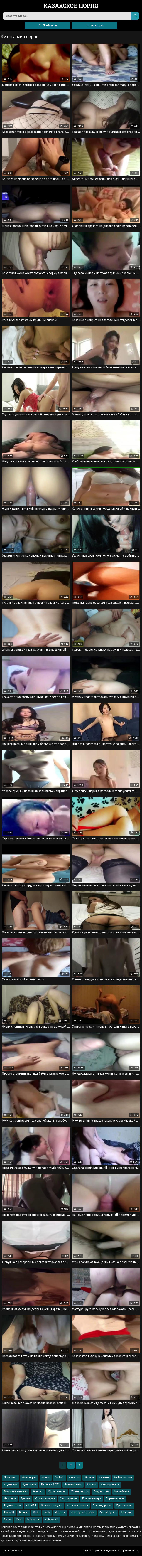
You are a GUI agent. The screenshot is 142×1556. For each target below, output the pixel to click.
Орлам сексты (57, 1491)
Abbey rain (51, 1520)
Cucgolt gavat (107, 1513)
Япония (91, 1484)
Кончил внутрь (91, 1499)
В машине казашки (16, 1491)
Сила (19, 1520)
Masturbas (33, 1520)
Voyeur (45, 1477)
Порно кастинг (115, 1499)
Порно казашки (12, 1550)
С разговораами (45, 1499)
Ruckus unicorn (123, 1477)
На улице (10, 1499)
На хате (104, 1477)
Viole (36, 1513)
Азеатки (74, 1477)
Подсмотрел (101, 1491)
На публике (121, 1491)
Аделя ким (29, 1484)
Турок (7, 1520)
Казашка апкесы (77, 1506)
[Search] (135, 16)
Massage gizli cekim (82, 1513)
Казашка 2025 (50, 1484)
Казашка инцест (51, 1506)
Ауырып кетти (110, 1484)
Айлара (89, 1477)
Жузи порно (29, 1477)
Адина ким (11, 1484)
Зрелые (26, 1499)
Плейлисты (49, 25)
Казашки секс (73, 1484)
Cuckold (59, 1477)
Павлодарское (102, 1506)
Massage (60, 1513)
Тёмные (23, 1513)
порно (71, 6)
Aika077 (31, 1506)
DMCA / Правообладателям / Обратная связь (111, 1550)
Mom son (126, 1513)
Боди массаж (12, 1506)
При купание (124, 1506)
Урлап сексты (80, 1491)
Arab (47, 1513)
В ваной (9, 1513)
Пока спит (10, 1477)
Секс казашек (68, 1499)
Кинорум (37, 1491)
